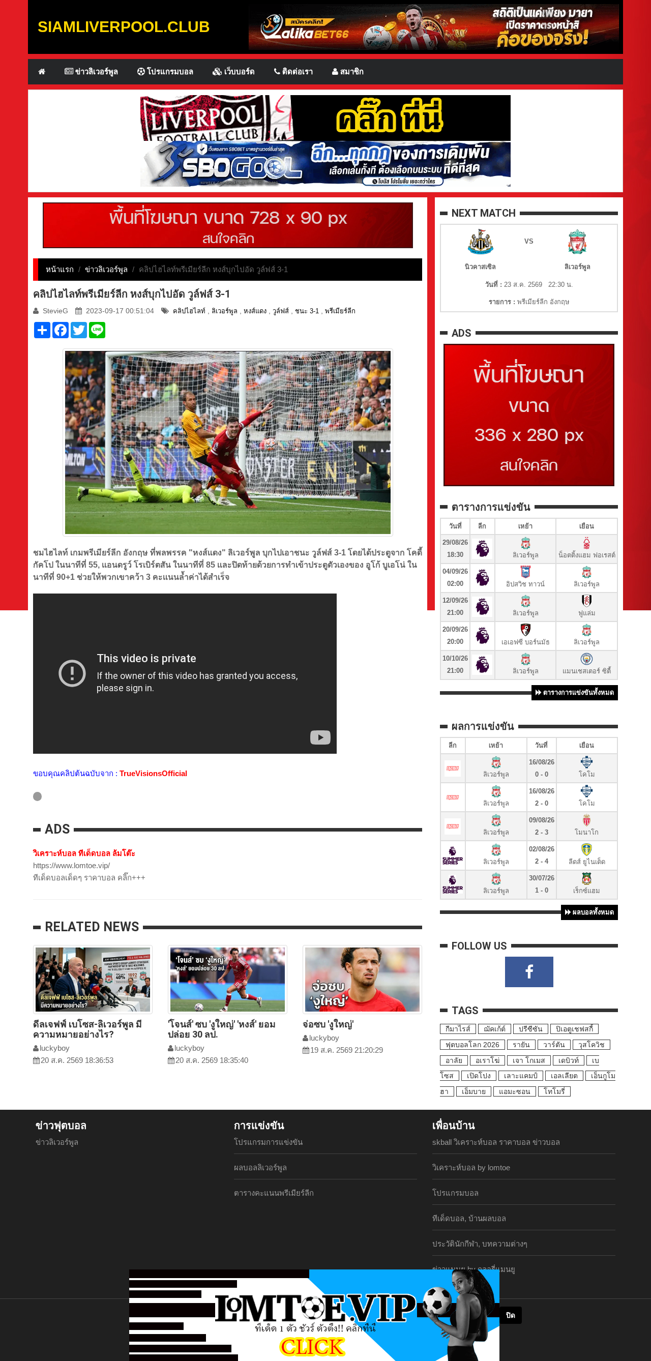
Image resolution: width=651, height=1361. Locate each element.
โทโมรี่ (554, 1091)
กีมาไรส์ (458, 1029)
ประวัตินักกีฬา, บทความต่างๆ (479, 1243)
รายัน (521, 1045)
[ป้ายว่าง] (228, 224)
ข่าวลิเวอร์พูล (95, 71)
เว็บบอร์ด (238, 71)
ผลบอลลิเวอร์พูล (260, 1167)
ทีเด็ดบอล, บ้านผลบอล (469, 1218)
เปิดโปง (479, 1076)
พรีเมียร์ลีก (340, 311)
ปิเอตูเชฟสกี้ (574, 1029)
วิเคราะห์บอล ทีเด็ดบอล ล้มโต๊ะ (84, 853)
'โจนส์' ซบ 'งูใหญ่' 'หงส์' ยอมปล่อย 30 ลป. (222, 1029)
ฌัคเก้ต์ (495, 1029)
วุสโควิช (591, 1045)
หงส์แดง (255, 311)
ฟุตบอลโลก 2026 (472, 1045)
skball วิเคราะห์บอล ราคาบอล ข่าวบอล (496, 1142)
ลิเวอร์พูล (225, 311)
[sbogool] (325, 163)
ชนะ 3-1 (307, 311)
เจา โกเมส (529, 1060)
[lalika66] (434, 26)
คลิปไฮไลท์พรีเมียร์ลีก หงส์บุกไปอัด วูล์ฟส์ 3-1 (131, 294)
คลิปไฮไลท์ (189, 311)
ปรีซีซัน (531, 1029)
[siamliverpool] (325, 117)
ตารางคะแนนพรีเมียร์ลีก (274, 1193)
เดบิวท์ (568, 1060)
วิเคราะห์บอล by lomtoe (471, 1167)
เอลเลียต (564, 1076)
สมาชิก (351, 71)
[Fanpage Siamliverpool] (529, 972)
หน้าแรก (60, 269)
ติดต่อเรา (296, 71)
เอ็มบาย (474, 1091)
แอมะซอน (514, 1091)
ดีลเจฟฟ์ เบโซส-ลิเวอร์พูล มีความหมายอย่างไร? (87, 1029)
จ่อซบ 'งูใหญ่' (328, 1024)
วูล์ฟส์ (281, 311)
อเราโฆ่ (487, 1060)
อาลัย (454, 1060)
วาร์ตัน (554, 1045)
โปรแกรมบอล (169, 71)
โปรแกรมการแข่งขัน (268, 1142)
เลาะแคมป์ (521, 1076)
